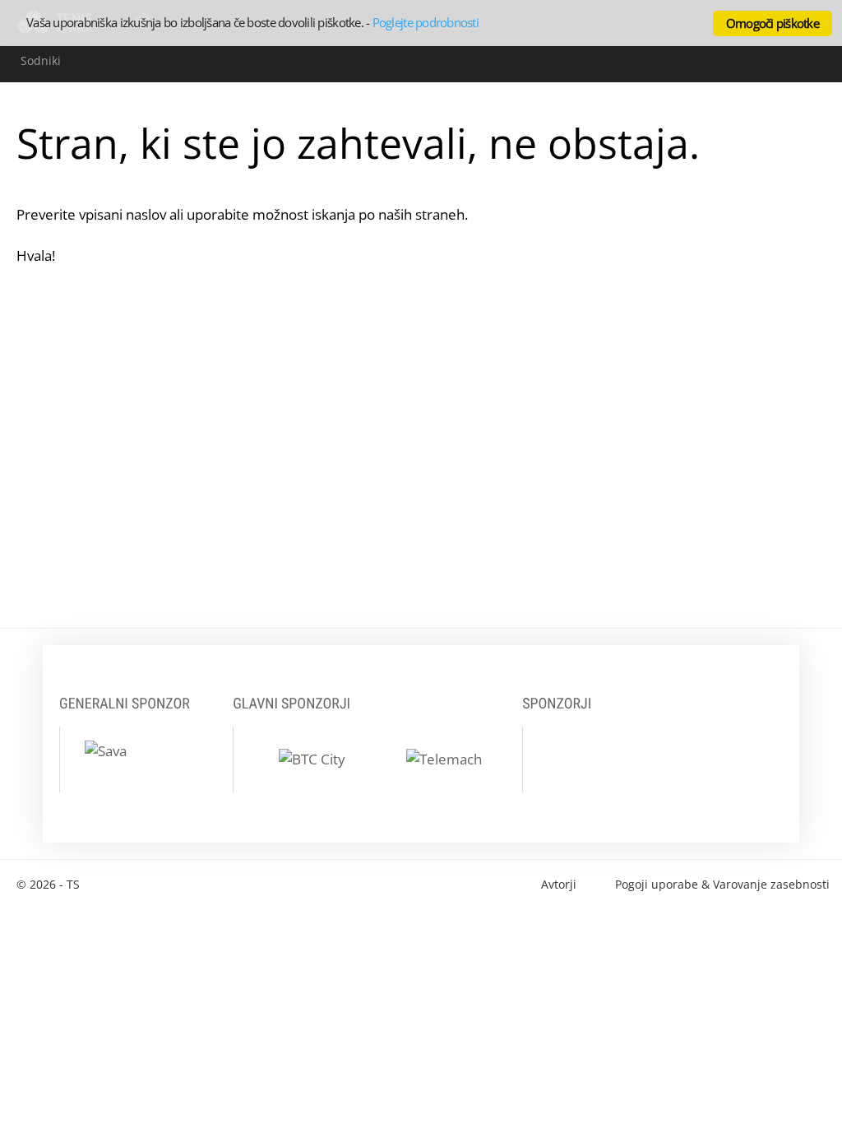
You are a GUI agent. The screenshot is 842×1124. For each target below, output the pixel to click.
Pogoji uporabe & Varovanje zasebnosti (722, 884)
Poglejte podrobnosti (425, 22)
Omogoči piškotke (772, 23)
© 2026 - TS (48, 884)
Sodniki (41, 60)
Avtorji (558, 884)
